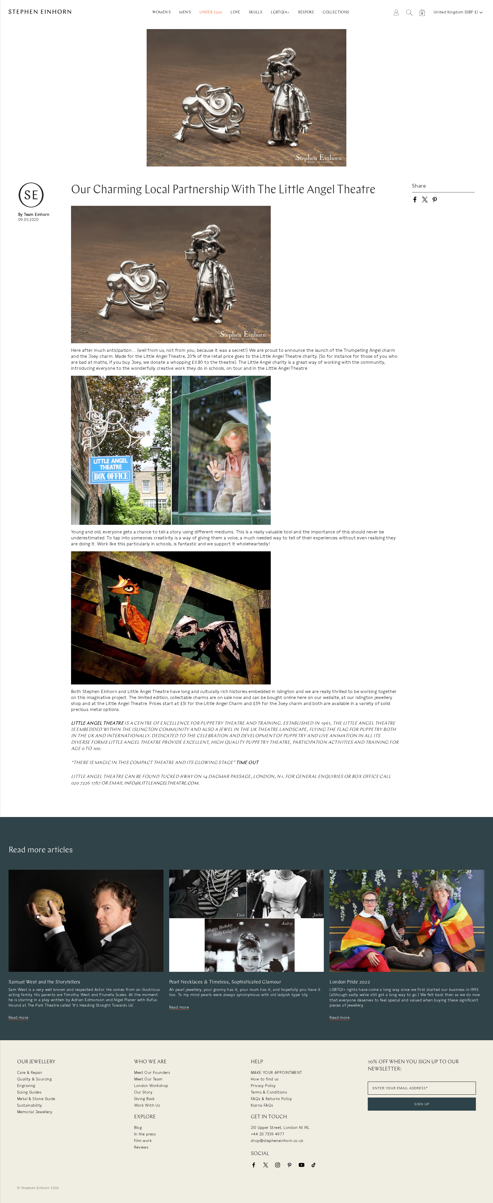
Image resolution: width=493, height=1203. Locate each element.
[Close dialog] (351, 545)
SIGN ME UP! (302, 635)
